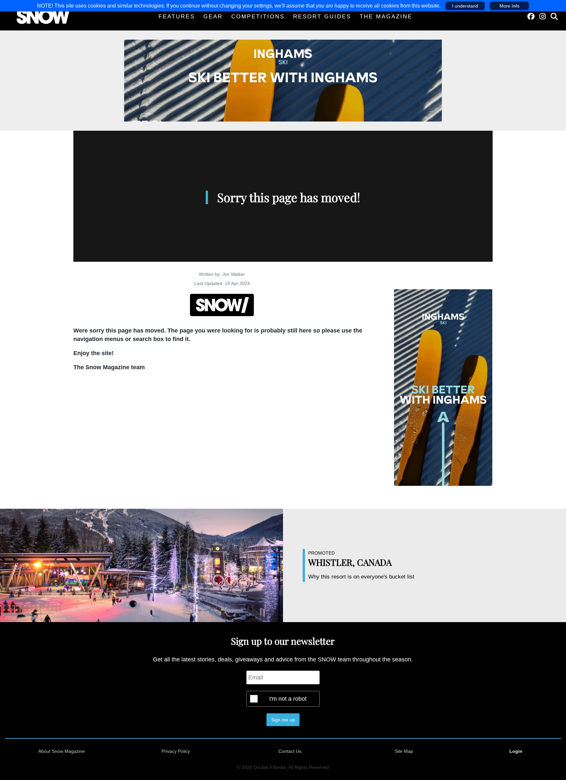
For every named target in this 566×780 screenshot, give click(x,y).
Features (177, 16)
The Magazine (386, 16)
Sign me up (283, 719)
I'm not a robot (288, 698)
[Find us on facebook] (531, 16)
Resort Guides (322, 16)
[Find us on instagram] (542, 16)
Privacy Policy (175, 751)
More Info (509, 6)
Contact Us (289, 751)
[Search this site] (554, 16)
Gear (213, 16)
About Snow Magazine (61, 751)
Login (515, 751)
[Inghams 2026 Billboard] (283, 80)
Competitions (258, 16)
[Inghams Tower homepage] (443, 387)
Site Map (404, 751)
